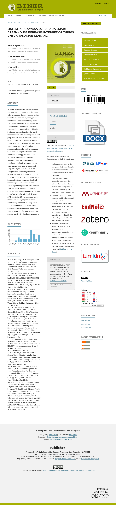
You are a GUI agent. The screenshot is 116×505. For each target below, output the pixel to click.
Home (9, 16)
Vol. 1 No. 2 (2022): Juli (31, 23)
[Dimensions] (101, 173)
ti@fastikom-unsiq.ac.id (90, 459)
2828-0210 (53, 435)
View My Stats (86, 281)
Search (103, 16)
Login (106, 3)
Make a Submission (91, 23)
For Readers (85, 321)
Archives (41, 16)
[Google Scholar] (101, 166)
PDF (52, 88)
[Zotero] (95, 222)
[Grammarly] (95, 235)
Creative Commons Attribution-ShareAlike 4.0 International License (60, 148)
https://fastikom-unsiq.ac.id (65, 459)
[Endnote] (95, 213)
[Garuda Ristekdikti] (88, 173)
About (19, 16)
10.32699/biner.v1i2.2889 (58, 281)
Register (98, 3)
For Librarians (86, 327)
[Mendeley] (95, 196)
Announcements (56, 16)
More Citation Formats (57, 285)
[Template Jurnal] (95, 145)
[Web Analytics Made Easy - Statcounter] (84, 278)
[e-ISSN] (93, 104)
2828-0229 (73, 435)
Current (30, 16)
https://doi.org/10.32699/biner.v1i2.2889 (22, 84)
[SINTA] (88, 166)
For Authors (85, 324)
